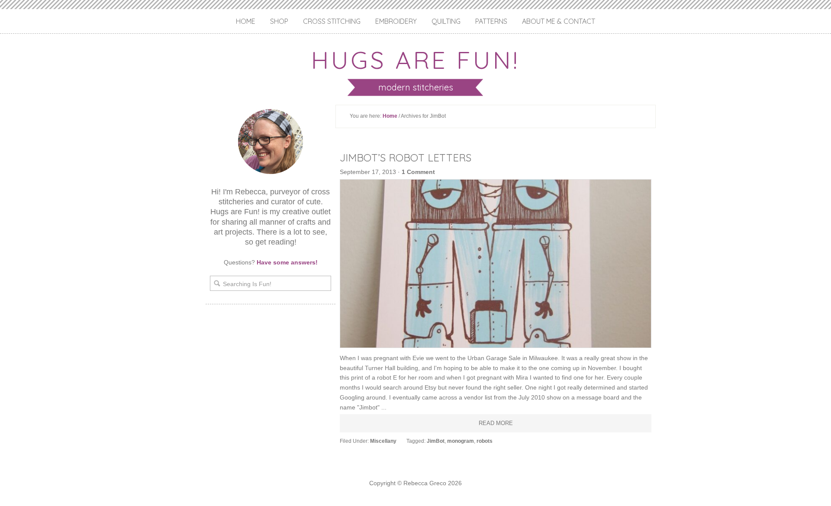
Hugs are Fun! (415, 60)
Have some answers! (287, 262)
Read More (496, 423)
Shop (279, 21)
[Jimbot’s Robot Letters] (495, 263)
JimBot (435, 441)
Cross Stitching (332, 21)
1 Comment (418, 171)
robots (485, 441)
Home (245, 21)
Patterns (491, 21)
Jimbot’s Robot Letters (405, 157)
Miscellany (383, 441)
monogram (460, 441)
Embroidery (396, 21)
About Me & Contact (558, 21)
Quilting (446, 21)
